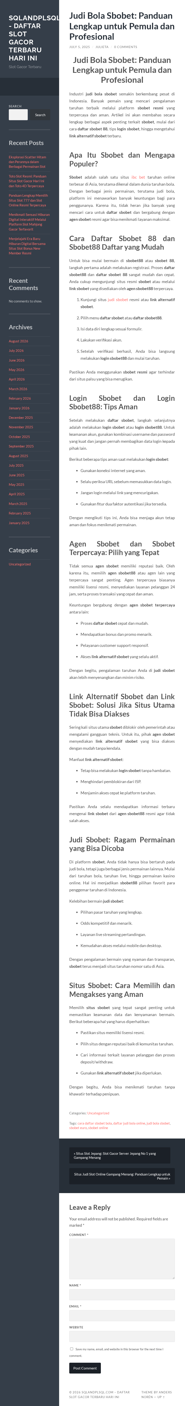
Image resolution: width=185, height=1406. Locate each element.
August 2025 (18, 456)
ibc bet (138, 177)
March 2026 (18, 389)
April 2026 (17, 379)
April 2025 (17, 494)
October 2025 (19, 437)
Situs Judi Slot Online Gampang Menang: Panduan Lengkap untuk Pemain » (122, 1176)
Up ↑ (161, 1397)
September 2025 (21, 446)
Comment (78, 1235)
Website (76, 1327)
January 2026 (19, 408)
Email (75, 1306)
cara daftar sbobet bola (95, 1123)
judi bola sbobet (158, 1123)
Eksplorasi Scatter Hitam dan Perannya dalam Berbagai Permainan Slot (27, 162)
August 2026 (18, 341)
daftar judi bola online (129, 1123)
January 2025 (19, 523)
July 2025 (16, 465)
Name (75, 1285)
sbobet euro (78, 1128)
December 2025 (21, 417)
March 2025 (18, 504)
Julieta (102, 47)
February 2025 (20, 513)
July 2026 (16, 350)
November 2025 (21, 427)
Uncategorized (20, 564)
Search (15, 106)
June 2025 (17, 475)
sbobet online (98, 1128)
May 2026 (16, 370)
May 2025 (16, 484)
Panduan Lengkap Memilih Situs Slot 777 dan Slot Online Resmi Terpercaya (28, 200)
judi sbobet (118, 299)
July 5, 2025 (79, 47)
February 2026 (20, 398)
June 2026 (17, 360)
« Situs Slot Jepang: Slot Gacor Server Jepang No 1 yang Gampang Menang (115, 1155)
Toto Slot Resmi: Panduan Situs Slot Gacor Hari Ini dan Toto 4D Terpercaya (27, 181)
